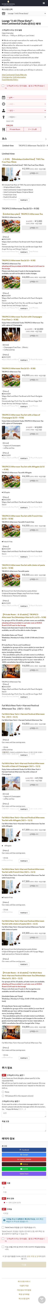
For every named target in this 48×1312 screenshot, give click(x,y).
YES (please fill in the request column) (19, 1096)
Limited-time (8, 145)
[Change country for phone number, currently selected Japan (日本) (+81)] (5, 1202)
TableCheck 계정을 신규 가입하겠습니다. (20, 1227)
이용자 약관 (24, 1286)
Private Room (15, 129)
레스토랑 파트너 (24, 1281)
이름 (6, 1183)
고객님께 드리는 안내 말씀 (12, 30)
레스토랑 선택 (7, 9)
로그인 (4, 1146)
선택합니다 (34, 173)
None (7, 1092)
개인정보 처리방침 (24, 1290)
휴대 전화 (8, 1198)
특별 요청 (5, 1121)
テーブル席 (32, 129)
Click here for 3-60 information (14, 77)
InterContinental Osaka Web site (14, 75)
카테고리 (9, 125)
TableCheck (24, 1174)
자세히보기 (24, 200)
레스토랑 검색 (24, 1298)
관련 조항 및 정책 (33, 1256)
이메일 (7, 1209)
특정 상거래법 (24, 1294)
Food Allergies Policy (10, 80)
